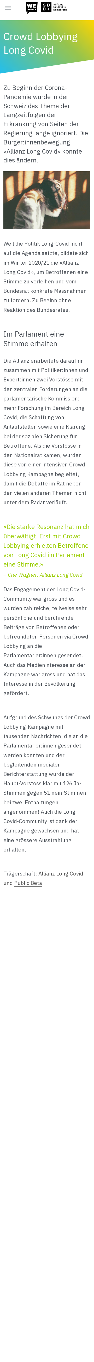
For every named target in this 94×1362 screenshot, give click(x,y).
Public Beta (28, 882)
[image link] (47, 7)
